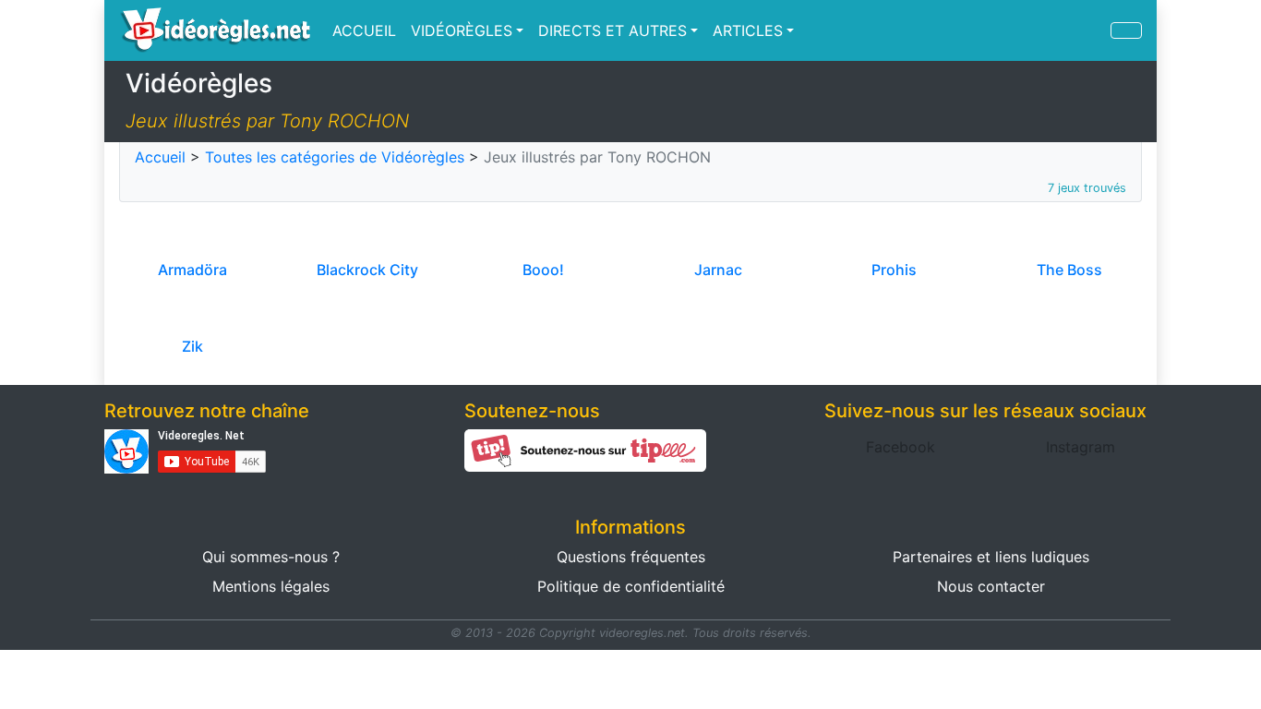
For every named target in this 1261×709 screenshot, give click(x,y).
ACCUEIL (364, 30)
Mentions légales (271, 586)
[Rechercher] (1126, 30)
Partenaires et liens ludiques (991, 556)
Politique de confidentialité (631, 586)
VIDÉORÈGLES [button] (461, 30)
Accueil (160, 157)
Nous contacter (991, 586)
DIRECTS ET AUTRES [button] (612, 30)
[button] (900, 446)
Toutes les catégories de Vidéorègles (334, 157)
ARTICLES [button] (748, 30)
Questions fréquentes (631, 556)
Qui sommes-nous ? (271, 556)
